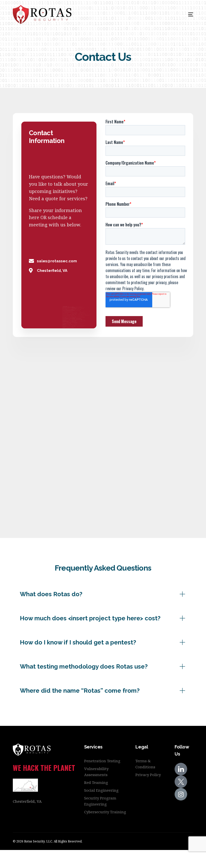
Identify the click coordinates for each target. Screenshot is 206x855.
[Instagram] (181, 794)
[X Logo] (181, 781)
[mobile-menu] (183, 14)
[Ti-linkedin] (181, 769)
